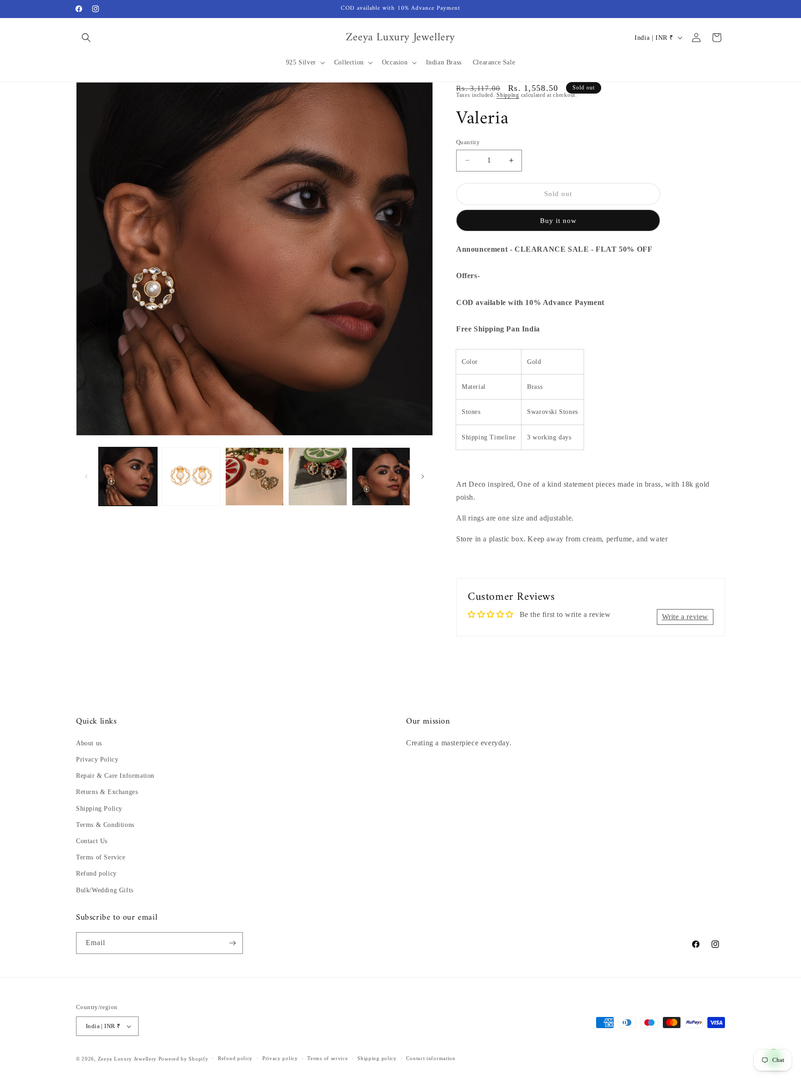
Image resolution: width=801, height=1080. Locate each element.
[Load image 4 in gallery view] (317, 476)
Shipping (507, 95)
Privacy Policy (97, 759)
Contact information (430, 1058)
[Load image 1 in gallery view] (128, 476)
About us (89, 743)
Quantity (468, 142)
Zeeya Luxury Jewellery (127, 1058)
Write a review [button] (685, 617)
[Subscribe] (232, 943)
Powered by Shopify (184, 1058)
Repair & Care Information (115, 775)
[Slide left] (86, 476)
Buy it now (558, 220)
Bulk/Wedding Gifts (105, 890)
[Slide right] (423, 476)
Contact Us (92, 841)
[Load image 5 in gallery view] (381, 476)
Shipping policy (377, 1058)
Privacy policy (280, 1058)
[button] (86, 37)
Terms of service (327, 1058)
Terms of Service (101, 857)
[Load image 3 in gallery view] (254, 476)
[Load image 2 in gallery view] (191, 476)
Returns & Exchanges (107, 791)
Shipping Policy (99, 808)
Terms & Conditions (105, 824)
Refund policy (96, 873)
